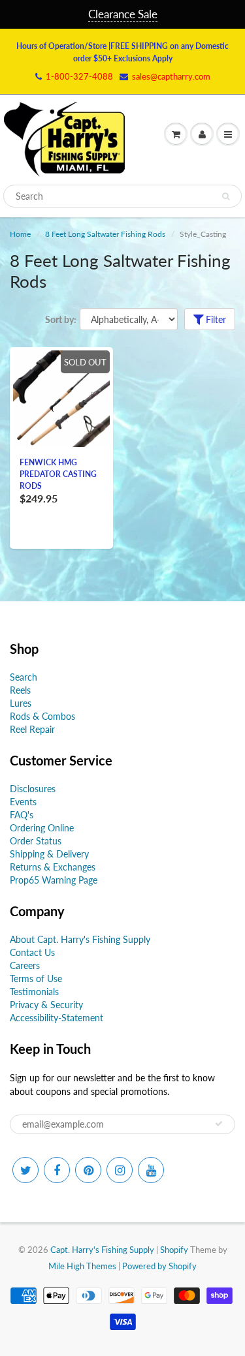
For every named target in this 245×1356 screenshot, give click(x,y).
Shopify (174, 1249)
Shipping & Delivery (49, 853)
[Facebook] (57, 1170)
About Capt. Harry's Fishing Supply (80, 939)
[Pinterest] (88, 1170)
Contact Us (32, 952)
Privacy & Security (46, 1004)
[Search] (225, 196)
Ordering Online (42, 827)
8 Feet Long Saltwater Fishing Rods (105, 234)
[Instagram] (119, 1170)
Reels (20, 690)
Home (20, 234)
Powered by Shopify (159, 1266)
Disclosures (33, 788)
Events (23, 801)
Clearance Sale (122, 14)
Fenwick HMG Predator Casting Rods (58, 474)
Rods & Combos (42, 716)
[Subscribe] (218, 1123)
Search (23, 677)
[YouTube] (151, 1170)
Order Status (35, 840)
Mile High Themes (82, 1266)
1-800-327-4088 (79, 76)
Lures (20, 703)
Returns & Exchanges (52, 866)
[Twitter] (25, 1170)
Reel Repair (32, 729)
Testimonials (34, 991)
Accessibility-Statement (56, 1017)
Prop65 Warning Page (53, 880)
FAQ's (21, 814)
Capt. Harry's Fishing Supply (102, 1249)
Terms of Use (36, 978)
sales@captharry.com (171, 76)
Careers (25, 965)
